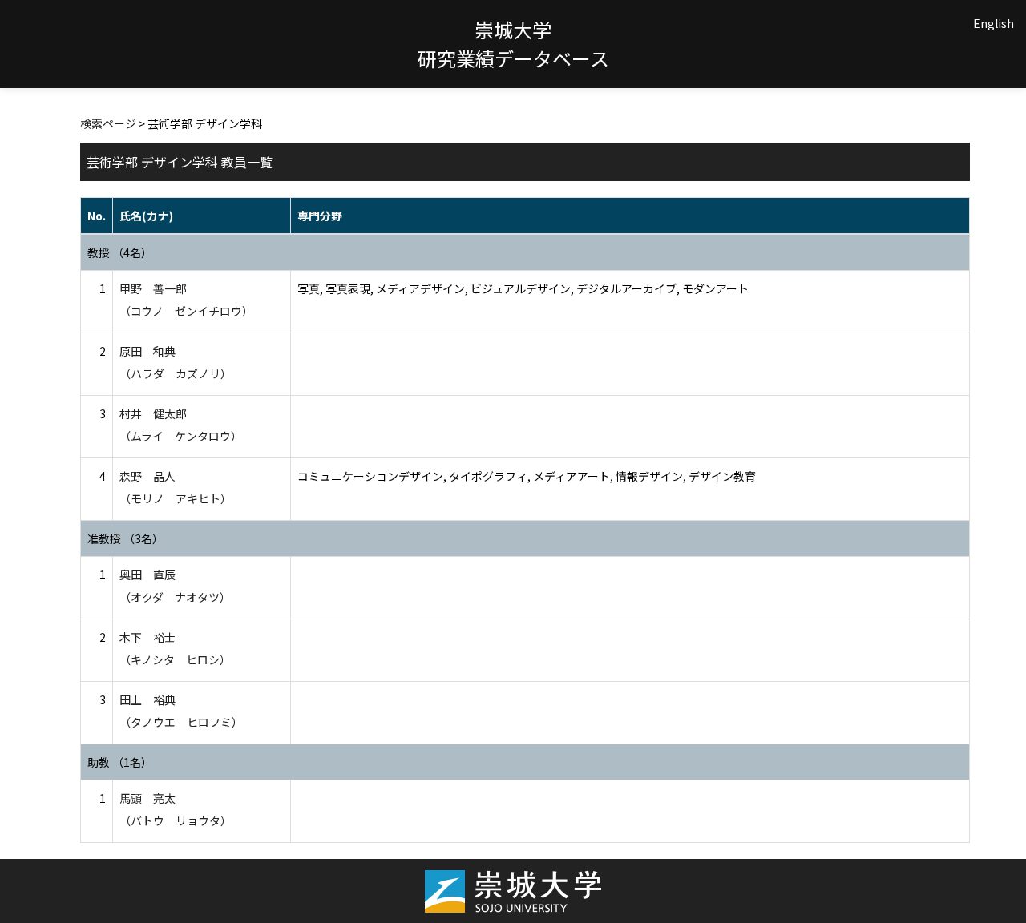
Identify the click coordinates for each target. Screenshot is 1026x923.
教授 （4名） (119, 252)
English (993, 23)
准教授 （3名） (125, 538)
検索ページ (108, 123)
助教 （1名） (119, 762)
